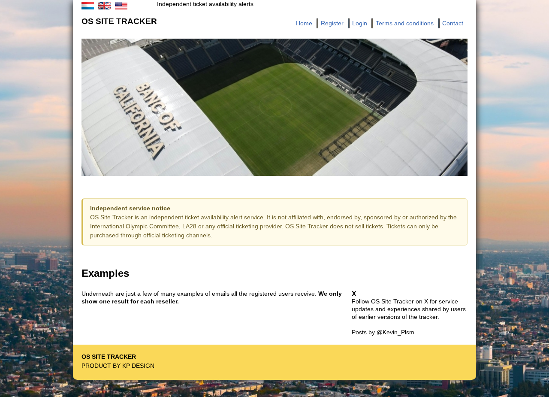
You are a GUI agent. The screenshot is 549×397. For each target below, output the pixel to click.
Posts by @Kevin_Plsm (383, 332)
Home (304, 23)
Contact (452, 23)
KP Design (138, 365)
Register (332, 23)
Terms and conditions (405, 23)
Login (359, 23)
